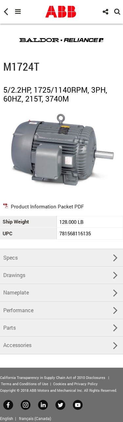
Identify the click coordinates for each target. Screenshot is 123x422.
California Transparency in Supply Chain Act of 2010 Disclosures (52, 377)
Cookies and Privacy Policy (75, 383)
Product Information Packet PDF (47, 206)
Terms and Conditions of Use (24, 383)
